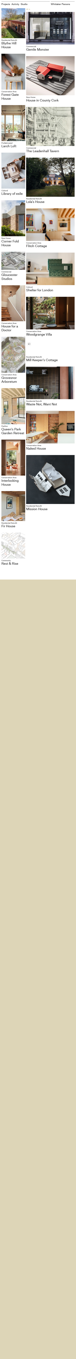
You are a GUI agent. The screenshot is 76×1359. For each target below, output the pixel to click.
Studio (24, 4)
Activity (15, 4)
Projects (5, 4)
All (27, 9)
